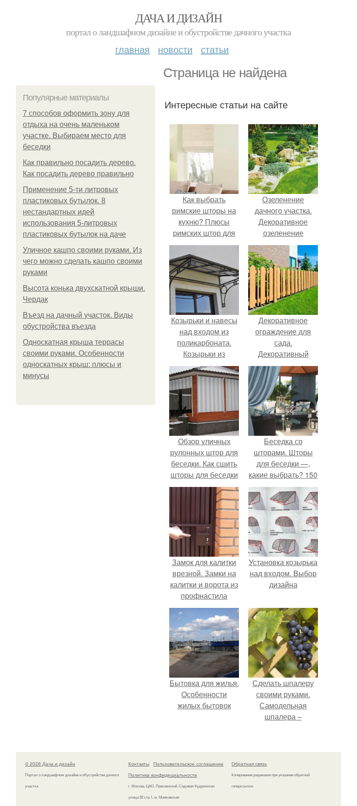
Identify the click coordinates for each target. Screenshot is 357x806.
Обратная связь (249, 763)
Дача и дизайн (178, 18)
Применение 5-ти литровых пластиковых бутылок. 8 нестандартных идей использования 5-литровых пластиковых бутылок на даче (74, 212)
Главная (132, 49)
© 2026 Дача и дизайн (50, 763)
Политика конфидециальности (162, 775)
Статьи (215, 49)
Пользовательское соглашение (188, 763)
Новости (175, 49)
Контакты (138, 763)
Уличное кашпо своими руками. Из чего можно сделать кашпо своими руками (82, 261)
